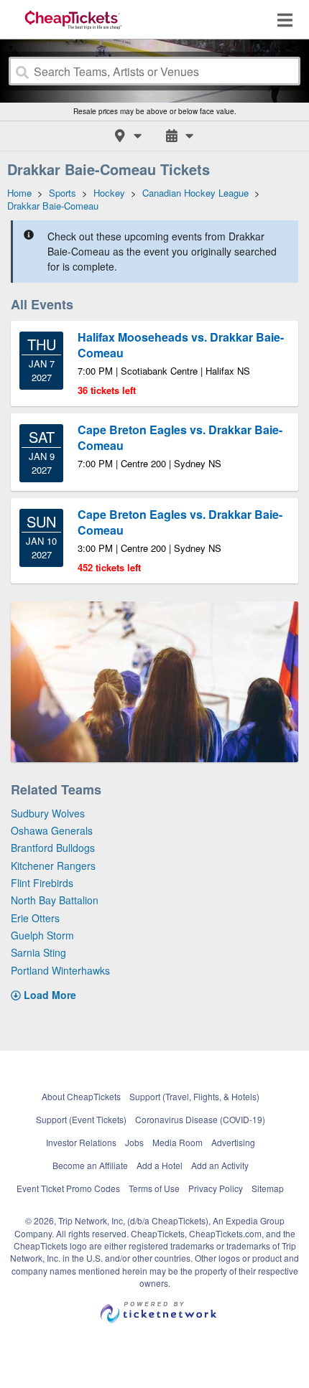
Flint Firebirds (42, 883)
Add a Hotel (160, 1165)
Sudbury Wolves (48, 813)
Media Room (177, 1142)
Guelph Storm (42, 935)
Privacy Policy (215, 1188)
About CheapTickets (81, 1096)
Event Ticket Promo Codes (68, 1188)
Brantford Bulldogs (53, 847)
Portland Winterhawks (60, 970)
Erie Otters (35, 918)
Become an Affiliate (90, 1165)
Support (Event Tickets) (81, 1119)
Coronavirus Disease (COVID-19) (200, 1119)
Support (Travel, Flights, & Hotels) (194, 1096)
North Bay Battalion (54, 900)
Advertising (233, 1142)
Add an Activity (220, 1165)
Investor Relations (81, 1142)
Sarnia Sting (38, 952)
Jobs (134, 1142)
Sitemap (268, 1188)
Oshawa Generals (52, 830)
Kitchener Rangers (53, 865)
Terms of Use (154, 1188)
